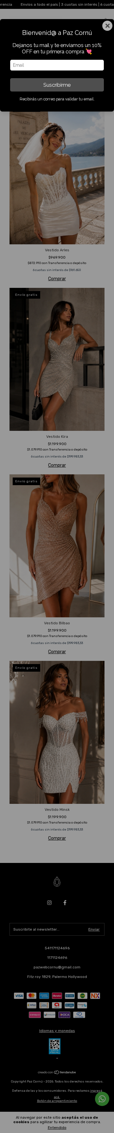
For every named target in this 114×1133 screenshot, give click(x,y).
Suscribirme (57, 85)
